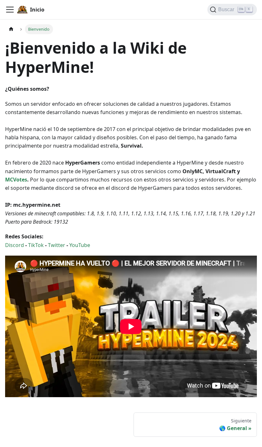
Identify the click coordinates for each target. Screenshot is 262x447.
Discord (15, 245)
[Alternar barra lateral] (10, 9)
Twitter (57, 245)
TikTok (36, 245)
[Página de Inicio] (11, 29)
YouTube (79, 245)
